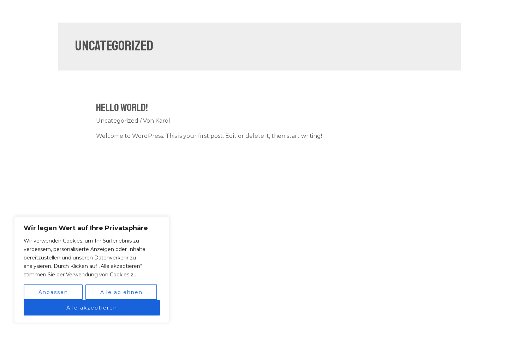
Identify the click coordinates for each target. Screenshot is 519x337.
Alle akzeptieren (91, 308)
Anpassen (53, 292)
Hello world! (122, 107)
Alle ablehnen (121, 292)
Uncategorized (117, 120)
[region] (91, 269)
